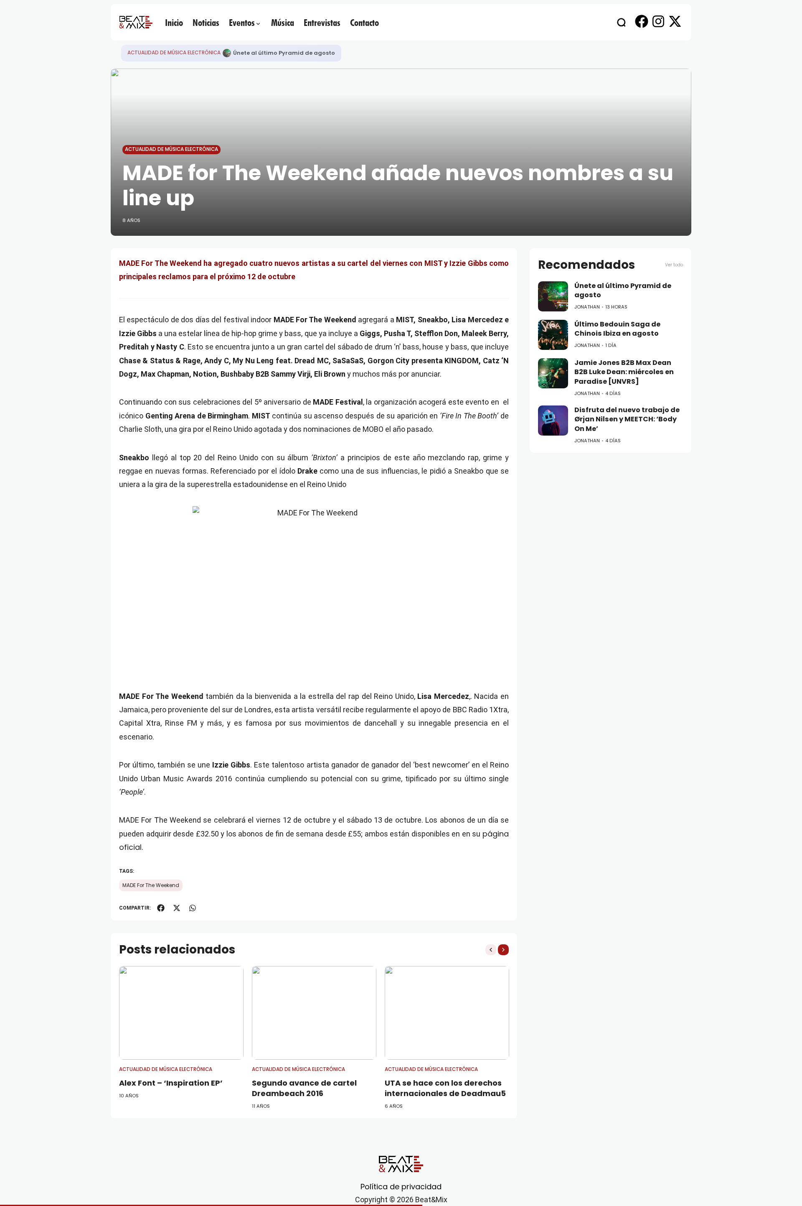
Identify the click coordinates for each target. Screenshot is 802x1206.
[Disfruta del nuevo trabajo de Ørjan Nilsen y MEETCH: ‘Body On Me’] (553, 420)
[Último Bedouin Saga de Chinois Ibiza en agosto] (553, 335)
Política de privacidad (401, 1186)
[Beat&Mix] (135, 22)
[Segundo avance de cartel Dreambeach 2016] (314, 1013)
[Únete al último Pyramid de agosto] (227, 53)
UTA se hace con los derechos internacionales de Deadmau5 (445, 1088)
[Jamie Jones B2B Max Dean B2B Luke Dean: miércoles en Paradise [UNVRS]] (553, 373)
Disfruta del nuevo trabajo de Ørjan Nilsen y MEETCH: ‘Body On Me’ (627, 419)
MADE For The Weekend (150, 885)
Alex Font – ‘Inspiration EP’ (171, 1083)
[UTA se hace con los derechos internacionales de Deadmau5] (447, 1013)
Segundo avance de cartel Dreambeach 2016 (304, 1088)
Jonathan (587, 306)
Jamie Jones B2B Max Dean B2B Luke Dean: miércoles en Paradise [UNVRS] (624, 372)
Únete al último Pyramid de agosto (284, 53)
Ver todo (674, 265)
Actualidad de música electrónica (174, 52)
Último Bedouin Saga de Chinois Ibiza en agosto (617, 329)
